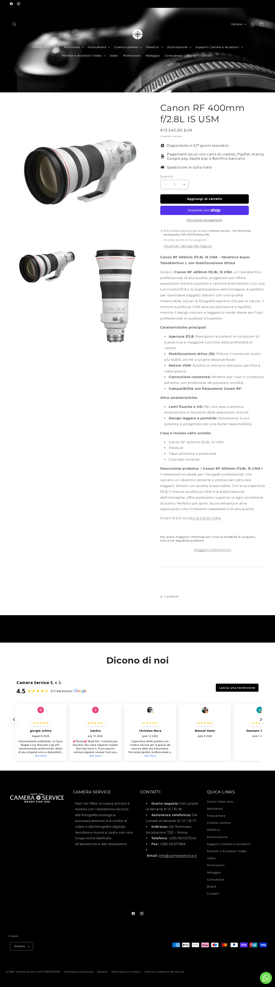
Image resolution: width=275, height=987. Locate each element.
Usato (211, 858)
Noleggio (214, 872)
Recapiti (102, 971)
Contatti (213, 893)
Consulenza (215, 879)
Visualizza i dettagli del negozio (188, 246)
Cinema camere (219, 823)
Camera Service (25, 971)
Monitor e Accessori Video (227, 851)
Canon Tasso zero (220, 801)
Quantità (166, 176)
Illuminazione (217, 837)
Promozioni (216, 865)
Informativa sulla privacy (79, 971)
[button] (14, 24)
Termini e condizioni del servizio (164, 971)
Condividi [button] (171, 596)
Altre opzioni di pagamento (204, 219)
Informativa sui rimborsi (126, 971)
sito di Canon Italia (204, 518)
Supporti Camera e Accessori (229, 844)
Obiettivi (213, 830)
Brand (211, 886)
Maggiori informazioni (212, 550)
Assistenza (215, 808)
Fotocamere (216, 816)
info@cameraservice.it (178, 856)
